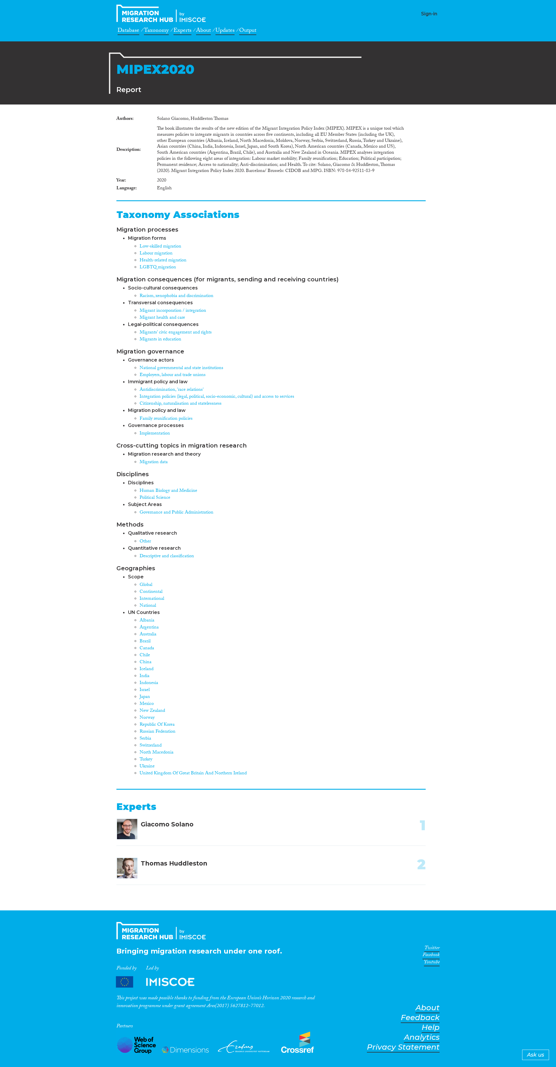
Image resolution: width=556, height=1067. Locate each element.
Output (247, 31)
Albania (147, 621)
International (152, 599)
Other (145, 542)
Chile (145, 655)
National (148, 606)
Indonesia (149, 683)
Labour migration (156, 254)
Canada (147, 648)
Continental (151, 592)
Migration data (154, 462)
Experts (182, 31)
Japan (145, 697)
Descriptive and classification (167, 556)
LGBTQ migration (158, 268)
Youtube (432, 963)
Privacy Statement (403, 1047)
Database (128, 31)
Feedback (420, 1017)
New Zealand (152, 711)
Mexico (147, 704)
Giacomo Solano (167, 824)
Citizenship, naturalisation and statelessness (181, 404)
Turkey (146, 760)
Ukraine (147, 767)
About (203, 31)
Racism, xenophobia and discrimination (176, 296)
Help (431, 1027)
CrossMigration (162, 13)
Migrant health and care (162, 318)
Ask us (535, 1055)
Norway (147, 718)
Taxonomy (156, 31)
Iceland (146, 669)
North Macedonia (156, 753)
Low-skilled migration (160, 247)
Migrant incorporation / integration (173, 311)
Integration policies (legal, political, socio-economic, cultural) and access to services (217, 397)
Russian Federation (157, 732)
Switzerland (151, 746)
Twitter (432, 948)
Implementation (155, 434)
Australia (148, 635)
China (145, 662)
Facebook (431, 955)
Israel (145, 690)
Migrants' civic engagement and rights (176, 333)
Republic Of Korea (157, 725)
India (144, 676)
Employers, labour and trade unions (173, 375)
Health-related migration (163, 261)
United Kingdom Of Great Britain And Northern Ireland (193, 774)
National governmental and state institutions (181, 368)
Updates (225, 31)
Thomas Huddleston (174, 863)
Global (146, 585)
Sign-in (429, 13)
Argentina (149, 628)
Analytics (422, 1037)
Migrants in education (160, 340)
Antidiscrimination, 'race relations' (172, 390)
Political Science (155, 498)
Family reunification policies (166, 419)
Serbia (145, 739)
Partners (160, 982)
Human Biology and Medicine (168, 491)
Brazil (145, 642)
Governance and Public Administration (176, 513)
